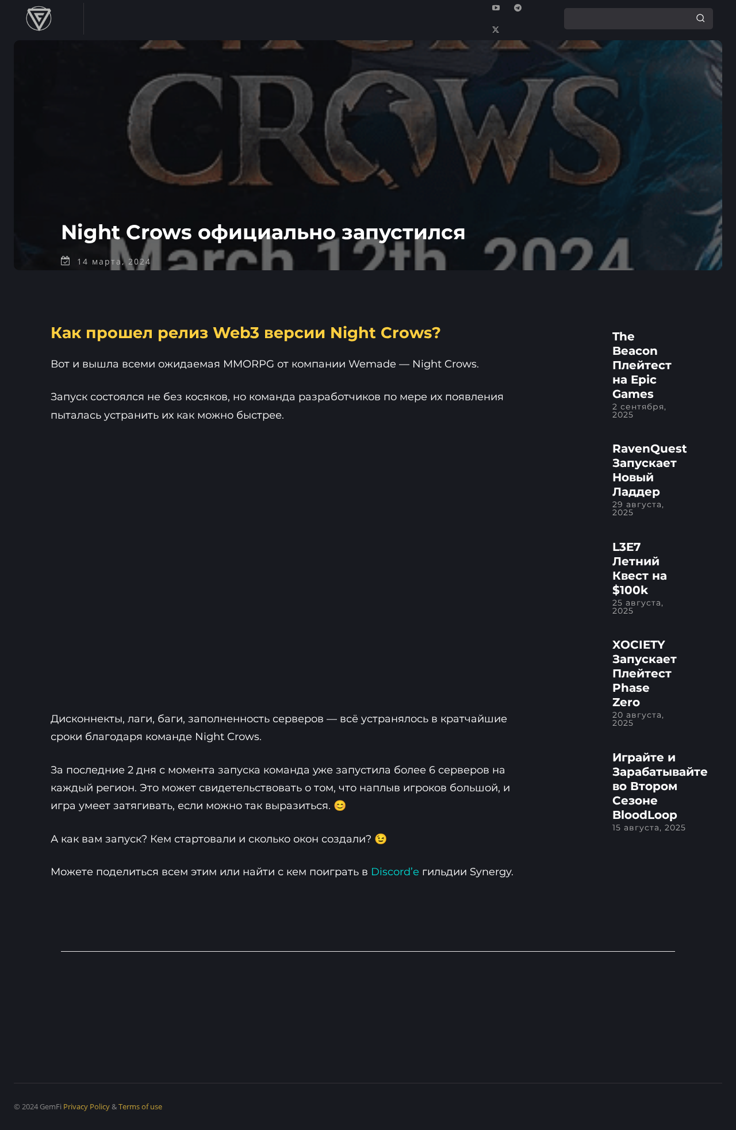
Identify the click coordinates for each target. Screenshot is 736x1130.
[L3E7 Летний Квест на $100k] (572, 564)
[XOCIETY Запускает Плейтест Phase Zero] (572, 663)
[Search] (700, 18)
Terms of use (140, 1106)
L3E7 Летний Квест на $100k (639, 568)
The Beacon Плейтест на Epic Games (642, 365)
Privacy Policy (86, 1106)
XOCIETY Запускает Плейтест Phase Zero (644, 673)
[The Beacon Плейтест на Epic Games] (572, 354)
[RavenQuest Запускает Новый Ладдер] (572, 466)
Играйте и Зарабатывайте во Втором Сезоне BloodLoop (660, 786)
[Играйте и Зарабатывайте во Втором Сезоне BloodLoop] (572, 775)
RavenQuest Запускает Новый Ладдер (649, 470)
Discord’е (395, 871)
